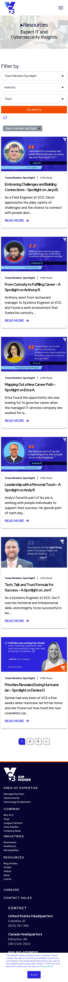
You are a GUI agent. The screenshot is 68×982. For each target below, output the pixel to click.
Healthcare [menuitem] (10, 846)
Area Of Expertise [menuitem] (21, 788)
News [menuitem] (7, 875)
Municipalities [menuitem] (11, 850)
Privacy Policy (46, 966)
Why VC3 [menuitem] (8, 815)
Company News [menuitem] (12, 830)
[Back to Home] (10, 7)
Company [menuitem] (12, 809)
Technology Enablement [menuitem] (17, 802)
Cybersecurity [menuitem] (11, 798)
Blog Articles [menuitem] (11, 863)
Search (34, 110)
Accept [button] (34, 974)
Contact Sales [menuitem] (18, 898)
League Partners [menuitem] (13, 823)
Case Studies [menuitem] (11, 827)
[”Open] (60, 8)
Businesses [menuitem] (10, 842)
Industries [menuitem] (14, 836)
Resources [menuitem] (14, 857)
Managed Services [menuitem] (14, 794)
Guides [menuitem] (7, 867)
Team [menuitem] (7, 819)
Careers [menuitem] (11, 890)
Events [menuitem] (7, 879)
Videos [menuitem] (7, 871)
